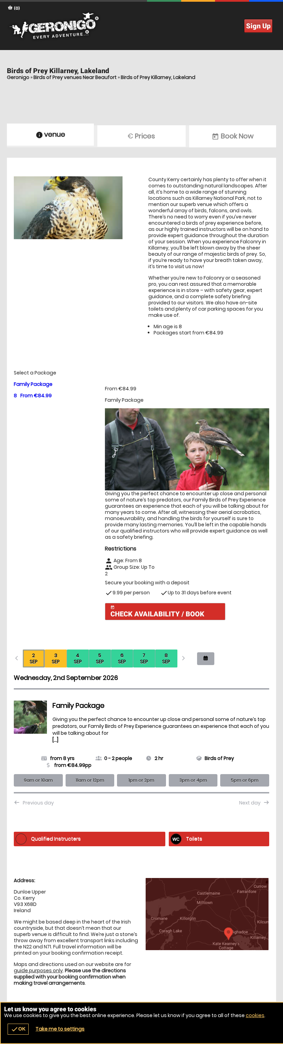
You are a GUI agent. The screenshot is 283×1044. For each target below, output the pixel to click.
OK (18, 1029)
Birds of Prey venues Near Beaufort (75, 77)
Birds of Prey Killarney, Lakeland (158, 77)
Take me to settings (60, 1028)
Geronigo (18, 77)
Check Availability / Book (157, 611)
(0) (16, 8)
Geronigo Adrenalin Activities (141, 26)
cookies (255, 1015)
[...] (55, 739)
